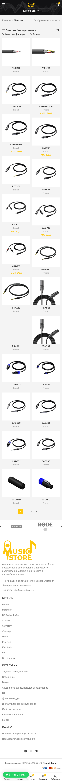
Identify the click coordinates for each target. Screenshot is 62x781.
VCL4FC (46, 499)
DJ (3, 693)
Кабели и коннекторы (13, 714)
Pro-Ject (6, 642)
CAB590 (16, 423)
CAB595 (46, 461)
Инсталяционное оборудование (19, 703)
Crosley (6, 620)
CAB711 (16, 224)
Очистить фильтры (15, 34)
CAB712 (46, 228)
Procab (36, 34)
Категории (29, 10)
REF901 (46, 189)
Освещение (8, 677)
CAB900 (16, 106)
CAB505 (46, 384)
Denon (5, 604)
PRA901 (46, 308)
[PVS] (45, 527)
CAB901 (46, 148)
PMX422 (46, 68)
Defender (7, 609)
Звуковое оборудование (15, 671)
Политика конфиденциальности (19, 733)
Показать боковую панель (21, 30)
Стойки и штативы (11, 709)
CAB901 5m (16, 144)
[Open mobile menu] (3, 4)
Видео (5, 682)
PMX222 (16, 68)
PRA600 (45, 269)
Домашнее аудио (11, 698)
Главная (7, 20)
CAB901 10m (45, 106)
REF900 (16, 186)
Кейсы (5, 719)
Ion (3, 652)
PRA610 (16, 308)
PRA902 (46, 346)
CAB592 (16, 461)
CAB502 (16, 384)
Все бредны (8, 658)
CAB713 (16, 266)
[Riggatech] (17, 527)
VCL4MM (16, 499)
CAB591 (46, 423)
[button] (16, 775)
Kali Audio (7, 647)
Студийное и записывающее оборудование (25, 687)
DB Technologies (10, 615)
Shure (5, 636)
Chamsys (6, 631)
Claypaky (7, 625)
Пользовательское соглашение (18, 738)
